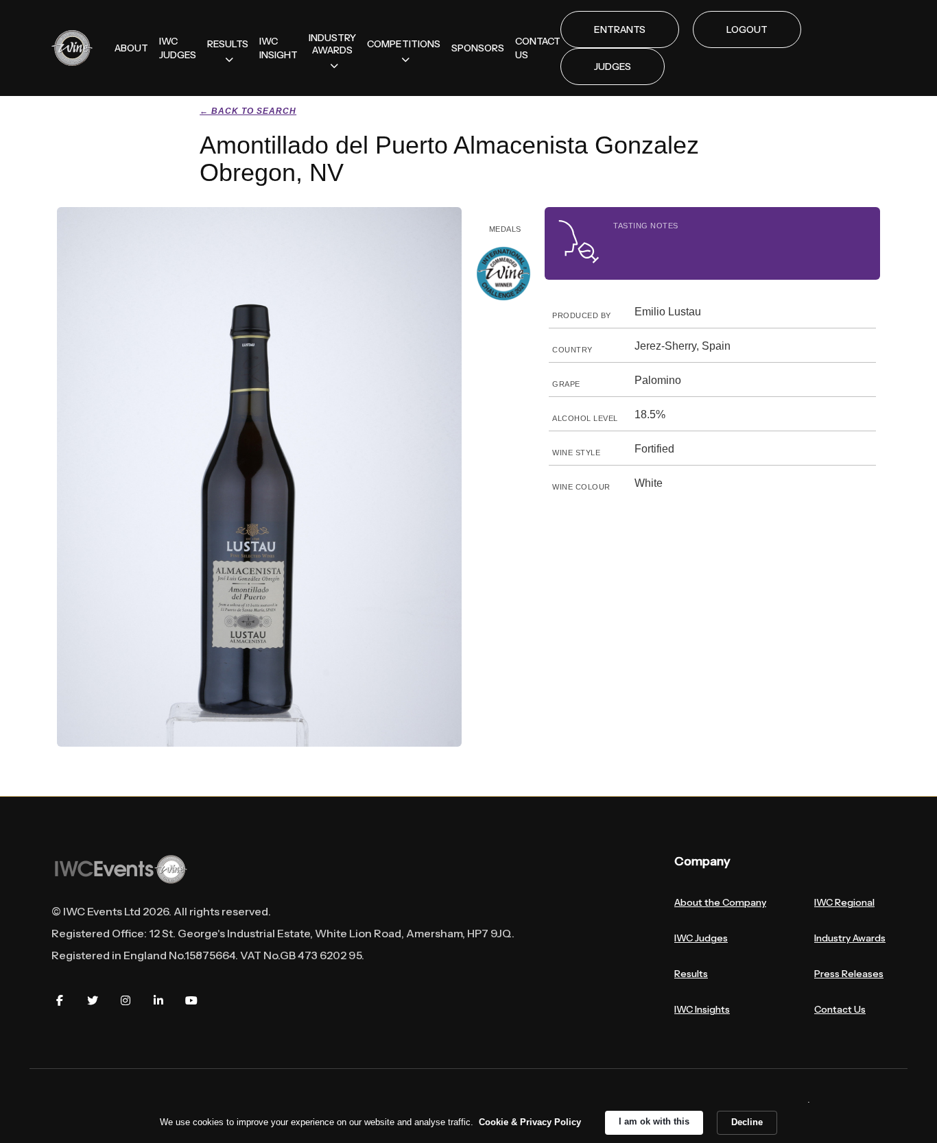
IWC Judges (701, 938)
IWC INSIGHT (278, 48)
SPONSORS (477, 48)
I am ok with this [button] (654, 1121)
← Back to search (248, 111)
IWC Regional (844, 902)
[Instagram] (125, 1000)
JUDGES (612, 66)
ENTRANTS (619, 29)
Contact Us (840, 1009)
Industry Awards (850, 938)
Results (691, 973)
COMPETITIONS (403, 44)
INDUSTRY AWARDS (332, 44)
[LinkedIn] (158, 1000)
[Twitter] (92, 1000)
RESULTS (227, 44)
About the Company (720, 902)
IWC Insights (702, 1009)
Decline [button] (747, 1122)
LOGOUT (747, 29)
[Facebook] (59, 1000)
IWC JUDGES (177, 48)
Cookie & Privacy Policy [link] (530, 1122)
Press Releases (848, 973)
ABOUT (131, 48)
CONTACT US (537, 48)
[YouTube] (191, 1000)
